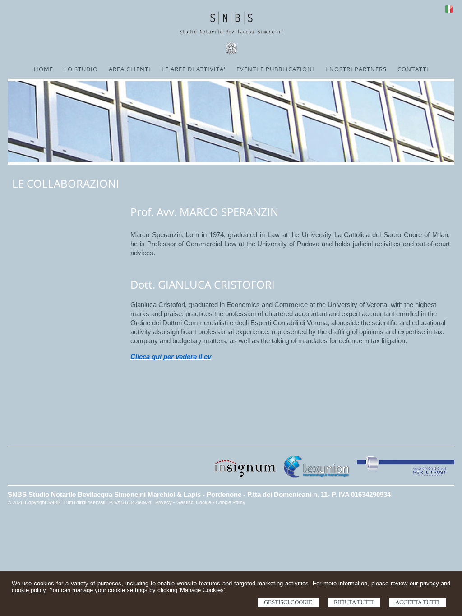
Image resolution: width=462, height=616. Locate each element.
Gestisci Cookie (288, 602)
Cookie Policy (230, 502)
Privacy (163, 502)
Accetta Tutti (417, 602)
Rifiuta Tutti (354, 602)
